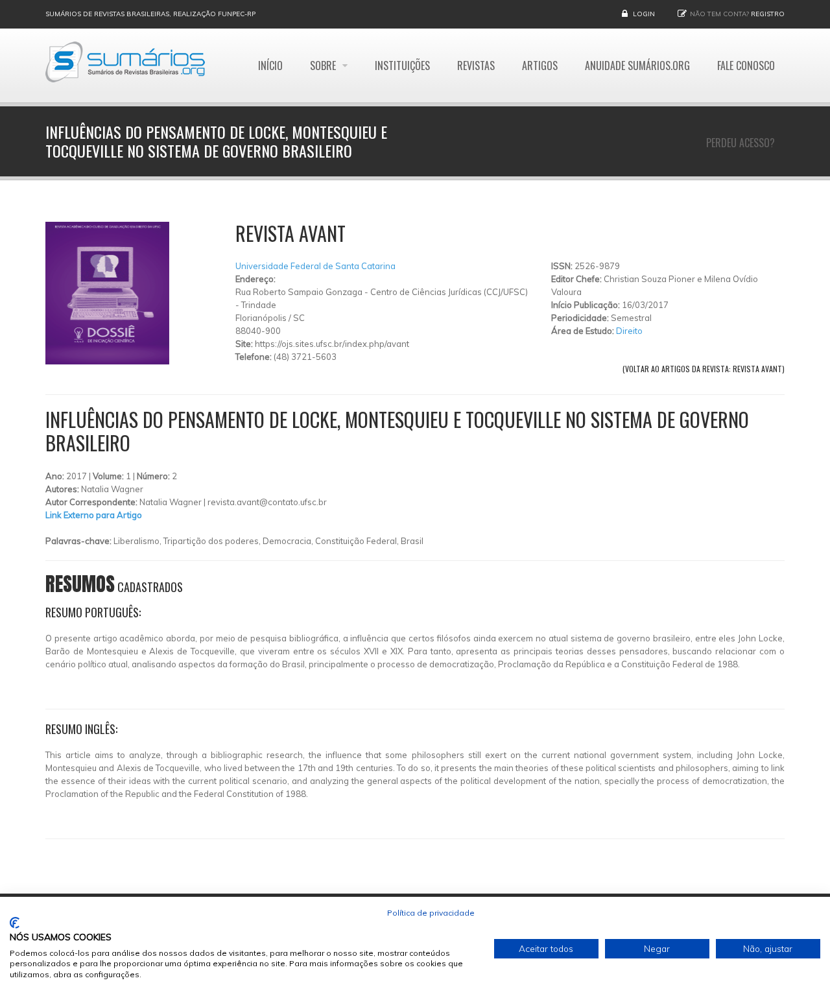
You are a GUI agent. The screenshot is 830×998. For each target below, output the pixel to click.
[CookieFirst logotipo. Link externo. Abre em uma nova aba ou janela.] (14, 923)
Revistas (476, 65)
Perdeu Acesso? (740, 142)
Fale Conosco (746, 65)
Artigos (540, 65)
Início (270, 65)
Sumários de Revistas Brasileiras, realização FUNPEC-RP (150, 14)
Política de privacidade (431, 913)
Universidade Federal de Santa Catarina (315, 266)
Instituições (402, 65)
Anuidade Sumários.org (637, 65)
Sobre (324, 65)
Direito (629, 331)
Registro (768, 14)
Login (644, 14)
